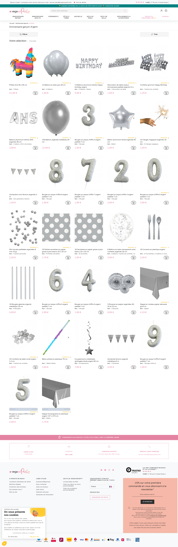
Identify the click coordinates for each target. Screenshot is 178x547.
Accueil (11, 23)
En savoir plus (12, 536)
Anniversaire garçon (22, 23)
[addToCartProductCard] (35, 93)
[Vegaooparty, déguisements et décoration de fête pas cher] (19, 10)
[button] (4, 543)
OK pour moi (34, 536)
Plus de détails (81, 2)
